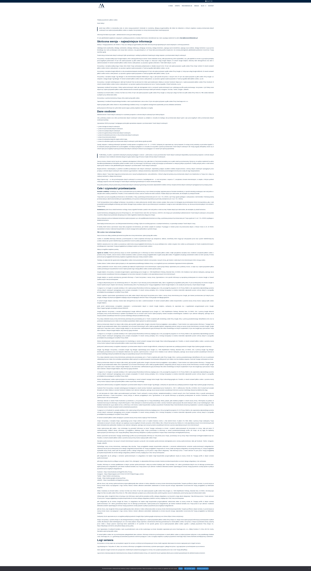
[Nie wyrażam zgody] (309, 568)
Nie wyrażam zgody (190, 568)
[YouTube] (206, 2)
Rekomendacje (187, 5)
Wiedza (196, 5)
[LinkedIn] (208, 2)
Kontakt (211, 5)
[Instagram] (211, 2)
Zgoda (180, 568)
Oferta (177, 5)
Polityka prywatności (202, 568)
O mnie (170, 5)
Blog (202, 5)
